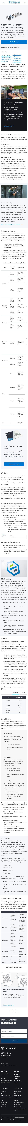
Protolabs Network (5, 1082)
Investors (16, 1083)
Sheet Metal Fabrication (6, 1080)
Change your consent (19, 1117)
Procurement (17, 1076)
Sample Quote (17, 1091)
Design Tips (3, 1091)
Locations (16, 1078)
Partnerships (4, 1102)
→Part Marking (17, 58)
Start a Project (14, 41)
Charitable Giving (18, 1080)
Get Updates (14, 1040)
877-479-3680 (4, 1063)
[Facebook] (15, 1023)
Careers (16, 1074)
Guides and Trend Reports (7, 1095)
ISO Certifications (18, 1095)
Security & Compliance (19, 1102)
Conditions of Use (18, 1106)
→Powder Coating (6, 57)
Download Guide (14, 464)
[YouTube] (8, 1023)
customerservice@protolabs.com (8, 1065)
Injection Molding (5, 1073)
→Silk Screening (17, 55)
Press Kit (16, 1093)
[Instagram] (12, 1023)
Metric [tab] (23, 692)
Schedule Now (8, 126)
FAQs (2, 1100)
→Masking (15, 56)
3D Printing (3, 1078)
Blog (2, 1093)
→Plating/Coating (6, 59)
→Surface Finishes (6, 55)
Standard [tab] (15, 692)
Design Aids (3, 1104)
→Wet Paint (4, 61)
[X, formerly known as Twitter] (5, 1023)
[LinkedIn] (2, 1023)
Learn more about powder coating (10, 224)
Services (4, 1071)
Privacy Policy (17, 1104)
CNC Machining (4, 1076)
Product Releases (5, 1106)
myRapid (16, 1100)
